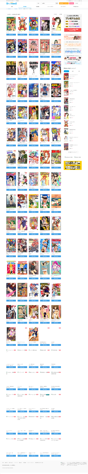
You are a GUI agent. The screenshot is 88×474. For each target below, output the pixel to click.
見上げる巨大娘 (20, 253)
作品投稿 (71, 3)
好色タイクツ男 (20, 364)
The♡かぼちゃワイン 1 (10, 53)
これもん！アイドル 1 (54, 253)
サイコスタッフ (31, 98)
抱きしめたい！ (31, 386)
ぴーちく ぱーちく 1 (32, 408)
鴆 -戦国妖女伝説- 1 (43, 341)
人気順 (60, 14)
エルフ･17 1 (19, 275)
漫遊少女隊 (42, 364)
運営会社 (20, 462)
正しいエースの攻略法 (32, 341)
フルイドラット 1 (43, 231)
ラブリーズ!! (19, 386)
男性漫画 (24, 6)
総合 (12, 6)
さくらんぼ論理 (42, 53)
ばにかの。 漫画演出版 (21, 231)
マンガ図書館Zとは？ (70, 0)
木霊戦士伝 (30, 319)
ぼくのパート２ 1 (31, 231)
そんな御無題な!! (42, 209)
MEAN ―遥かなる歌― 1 (44, 430)
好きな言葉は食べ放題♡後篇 (44, 408)
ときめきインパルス (32, 297)
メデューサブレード (21, 120)
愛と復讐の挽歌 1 (31, 120)
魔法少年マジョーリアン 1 (22, 186)
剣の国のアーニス (54, 209)
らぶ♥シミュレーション (10, 231)
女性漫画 (37, 6)
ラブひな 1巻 (20, 31)
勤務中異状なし (42, 297)
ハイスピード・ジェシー (10, 364)
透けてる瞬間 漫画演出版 (10, 209)
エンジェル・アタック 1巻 (33, 209)
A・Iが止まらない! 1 (21, 98)
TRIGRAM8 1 (53, 364)
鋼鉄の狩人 (53, 164)
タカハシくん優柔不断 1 (10, 164)
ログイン (66, 3)
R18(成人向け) (75, 6)
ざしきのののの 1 (31, 164)
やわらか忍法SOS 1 (32, 31)
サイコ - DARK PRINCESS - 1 (45, 452)
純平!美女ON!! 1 (53, 120)
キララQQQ (53, 98)
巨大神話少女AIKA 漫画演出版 (56, 386)
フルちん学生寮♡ (32, 53)
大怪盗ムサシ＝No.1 (32, 452)
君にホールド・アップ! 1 (55, 142)
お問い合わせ (11, 462)
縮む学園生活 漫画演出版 (55, 430)
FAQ (3, 462)
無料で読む (11, 34)
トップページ (16, 462)
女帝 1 (52, 31)
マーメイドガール (9, 430)
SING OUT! (8, 76)
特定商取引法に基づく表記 (39, 462)
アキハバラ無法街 (9, 120)
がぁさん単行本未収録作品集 (56, 53)
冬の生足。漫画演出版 (32, 275)
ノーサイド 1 (8, 142)
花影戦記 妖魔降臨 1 (43, 386)
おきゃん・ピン (31, 186)
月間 (79, 71)
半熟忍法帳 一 (20, 53)
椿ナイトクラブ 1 (43, 142)
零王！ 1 (52, 231)
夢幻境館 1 (42, 164)
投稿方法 (6, 462)
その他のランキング (72, 152)
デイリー (66, 71)
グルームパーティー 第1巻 (33, 76)
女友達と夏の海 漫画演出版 (55, 186)
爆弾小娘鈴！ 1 (53, 297)
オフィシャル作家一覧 (78, 0)
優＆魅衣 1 (8, 275)
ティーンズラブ (50, 6)
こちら (76, 465)
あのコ (41, 275)
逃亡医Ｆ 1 (19, 164)
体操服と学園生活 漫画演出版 (56, 319)
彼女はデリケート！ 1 (32, 142)
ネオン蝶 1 (42, 31)
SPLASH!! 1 (42, 186)
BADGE (30, 253)
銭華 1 (41, 98)
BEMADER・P (31, 430)
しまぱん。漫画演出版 (9, 386)
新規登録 (61, 3)
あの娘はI (52, 341)
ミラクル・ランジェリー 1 (10, 31)
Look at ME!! (42, 76)
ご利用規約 (24, 462)
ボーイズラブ (63, 6)
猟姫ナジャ (42, 120)
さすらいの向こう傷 (9, 452)
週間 (73, 71)
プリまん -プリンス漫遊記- (10, 408)
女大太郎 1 (53, 408)
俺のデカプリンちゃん (21, 341)
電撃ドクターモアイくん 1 (10, 253)
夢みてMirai (8, 341)
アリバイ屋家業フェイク (10, 319)
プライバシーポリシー (30, 462)
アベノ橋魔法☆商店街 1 (21, 142)
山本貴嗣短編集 (20, 319)
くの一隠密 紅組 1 (32, 364)
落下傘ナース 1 (20, 209)
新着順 (55, 14)
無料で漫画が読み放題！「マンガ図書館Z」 (8, 465)
